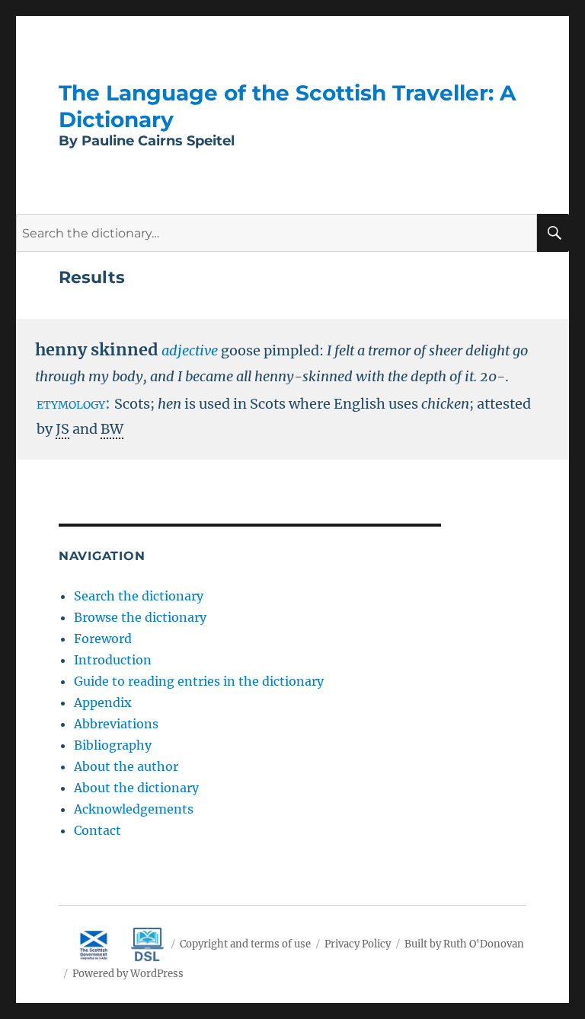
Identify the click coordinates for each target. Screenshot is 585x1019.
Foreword (103, 638)
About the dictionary (136, 787)
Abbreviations (116, 723)
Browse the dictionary (140, 617)
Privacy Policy (357, 944)
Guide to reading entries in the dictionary (199, 681)
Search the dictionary (138, 595)
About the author (126, 766)
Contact (97, 830)
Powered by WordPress (128, 973)
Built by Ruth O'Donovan (464, 944)
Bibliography (113, 745)
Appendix (103, 702)
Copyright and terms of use (245, 944)
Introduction (113, 659)
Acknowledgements (133, 809)
